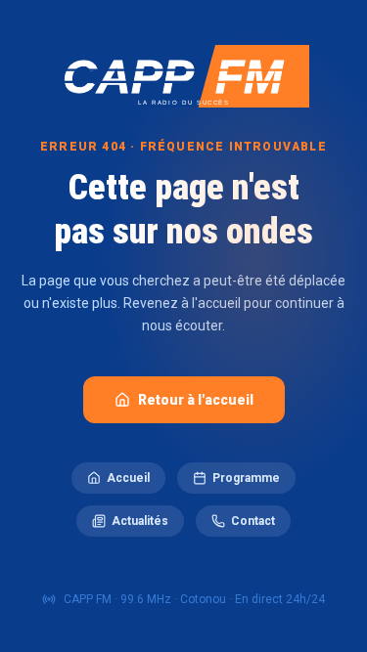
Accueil (128, 478)
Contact (253, 521)
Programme (246, 478)
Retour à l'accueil (195, 400)
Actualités (140, 521)
